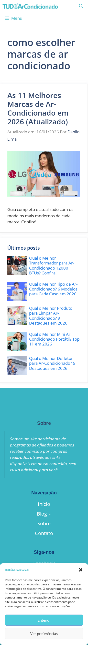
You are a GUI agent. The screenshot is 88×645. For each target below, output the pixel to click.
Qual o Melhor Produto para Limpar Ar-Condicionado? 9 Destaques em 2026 (50, 315)
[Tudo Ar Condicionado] (30, 6)
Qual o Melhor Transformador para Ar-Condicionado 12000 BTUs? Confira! (51, 265)
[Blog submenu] (49, 513)
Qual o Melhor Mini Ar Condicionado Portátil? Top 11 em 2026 (54, 339)
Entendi (44, 620)
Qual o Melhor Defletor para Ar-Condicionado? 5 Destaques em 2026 (52, 363)
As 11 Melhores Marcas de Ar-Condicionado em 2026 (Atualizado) (38, 108)
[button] (80, 569)
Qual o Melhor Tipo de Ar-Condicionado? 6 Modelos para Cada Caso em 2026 (53, 289)
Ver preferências (44, 633)
